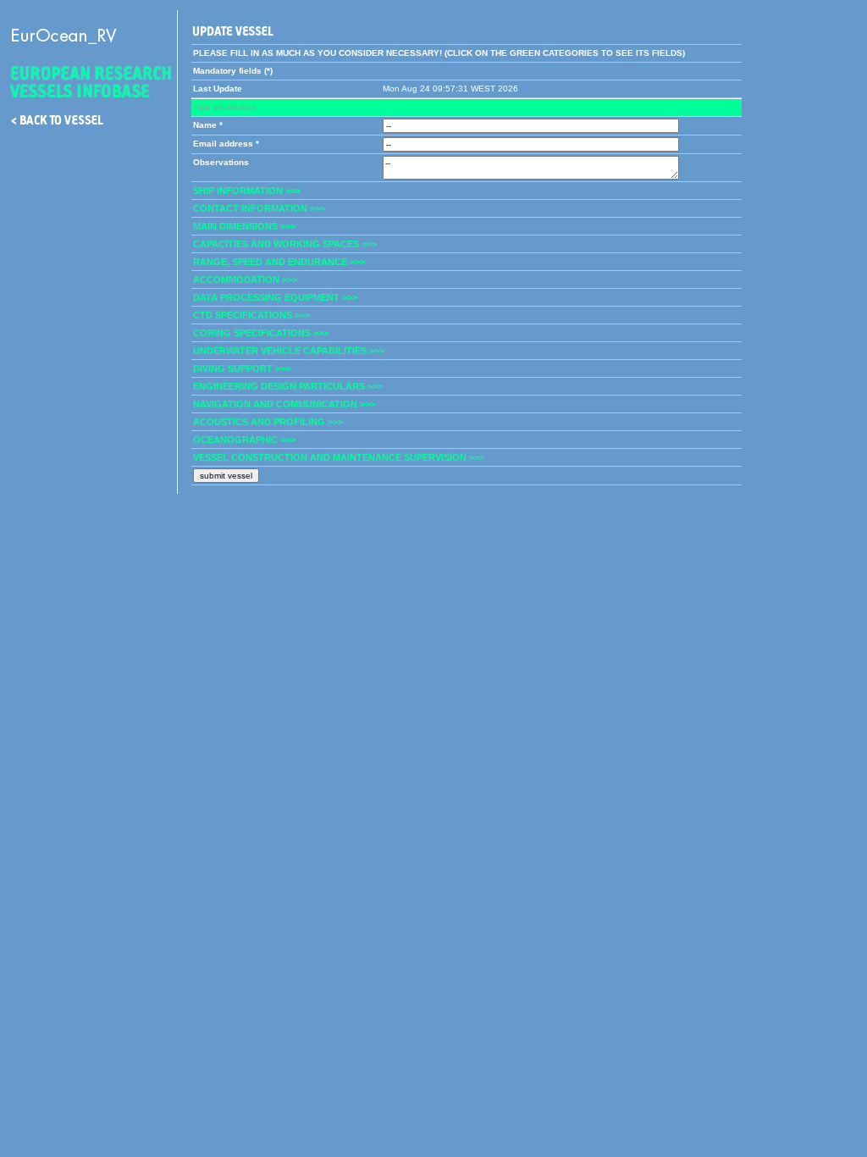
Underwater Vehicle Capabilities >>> (288, 351)
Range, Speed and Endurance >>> (279, 262)
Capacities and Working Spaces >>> (285, 244)
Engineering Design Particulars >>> (288, 386)
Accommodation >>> (245, 279)
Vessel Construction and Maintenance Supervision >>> (338, 457)
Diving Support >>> (241, 368)
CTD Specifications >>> (251, 315)
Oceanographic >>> (244, 440)
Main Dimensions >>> (244, 226)
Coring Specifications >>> (261, 333)
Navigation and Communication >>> (284, 404)
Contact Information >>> (259, 208)
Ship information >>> (247, 190)
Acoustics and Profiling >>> (268, 422)
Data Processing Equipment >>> (275, 297)
